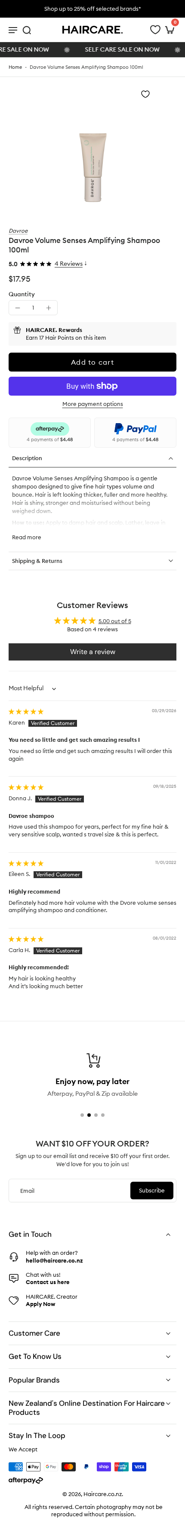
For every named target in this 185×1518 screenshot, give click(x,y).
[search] (26, 29)
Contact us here (48, 1281)
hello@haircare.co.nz (54, 1260)
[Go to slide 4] (103, 1115)
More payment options (92, 404)
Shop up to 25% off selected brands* (92, 8)
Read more (26, 537)
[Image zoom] (93, 147)
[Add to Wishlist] (145, 94)
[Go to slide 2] (89, 1115)
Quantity (22, 294)
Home (15, 67)
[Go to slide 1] (82, 1115)
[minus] (17, 308)
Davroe (18, 230)
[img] (26, 711)
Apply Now (40, 1303)
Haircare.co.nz (102, 1494)
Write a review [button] (92, 651)
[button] (92, 362)
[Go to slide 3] (96, 1115)
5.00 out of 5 (115, 621)
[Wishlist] (155, 29)
